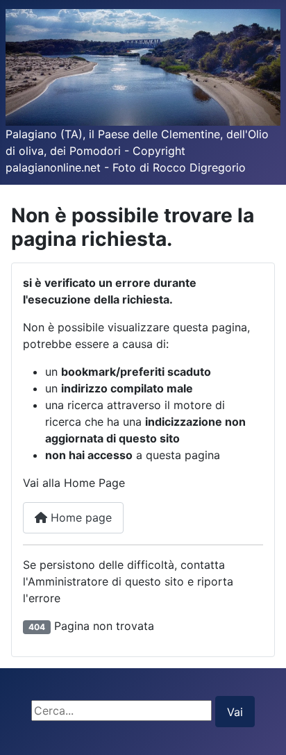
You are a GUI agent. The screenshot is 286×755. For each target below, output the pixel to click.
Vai (235, 712)
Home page (79, 517)
